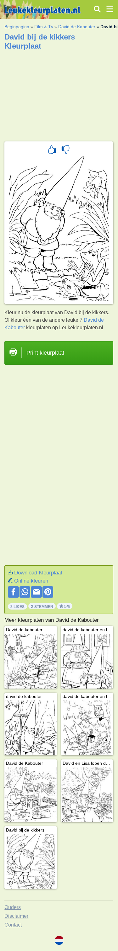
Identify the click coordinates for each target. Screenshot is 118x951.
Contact (13, 924)
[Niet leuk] (65, 150)
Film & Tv (43, 26)
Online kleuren (31, 581)
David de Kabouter (76, 26)
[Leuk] (52, 150)
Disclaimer (16, 916)
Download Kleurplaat (38, 573)
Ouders (12, 907)
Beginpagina (16, 26)
